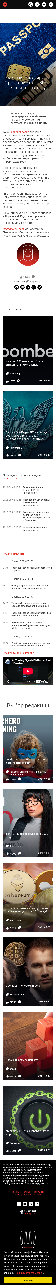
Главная (16, 1192)
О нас (27, 1192)
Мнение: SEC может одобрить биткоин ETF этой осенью (25, 363)
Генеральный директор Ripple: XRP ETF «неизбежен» (35, 490)
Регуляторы (35, 281)
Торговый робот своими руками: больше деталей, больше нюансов (30, 604)
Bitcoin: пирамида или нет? (22, 1060)
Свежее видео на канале (18, 653)
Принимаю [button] (28, 1280)
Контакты (38, 1192)
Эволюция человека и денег (24, 985)
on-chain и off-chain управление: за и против (27, 1132)
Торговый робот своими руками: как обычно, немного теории (31, 614)
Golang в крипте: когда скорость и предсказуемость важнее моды (29, 587)
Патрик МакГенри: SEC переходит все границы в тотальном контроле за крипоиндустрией (27, 436)
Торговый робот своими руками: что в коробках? (32, 569)
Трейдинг (40, 771)
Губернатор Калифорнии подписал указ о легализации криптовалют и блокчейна (37, 516)
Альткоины (15, 920)
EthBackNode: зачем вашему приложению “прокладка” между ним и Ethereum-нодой (31, 625)
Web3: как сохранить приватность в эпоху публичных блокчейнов (30, 644)
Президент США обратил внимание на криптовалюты (36, 502)
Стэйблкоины (27, 771)
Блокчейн (14, 1143)
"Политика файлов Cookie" (29, 1273)
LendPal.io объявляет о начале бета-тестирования (25, 761)
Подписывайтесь (14, 229)
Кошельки (15, 846)
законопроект (20, 132)
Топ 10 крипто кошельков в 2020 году (27, 835)
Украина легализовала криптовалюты (35, 528)
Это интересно (17, 994)
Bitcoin (12, 1069)
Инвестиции (16, 774)
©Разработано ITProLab (28, 1194)
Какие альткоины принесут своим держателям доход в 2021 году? (27, 909)
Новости (14, 771)
